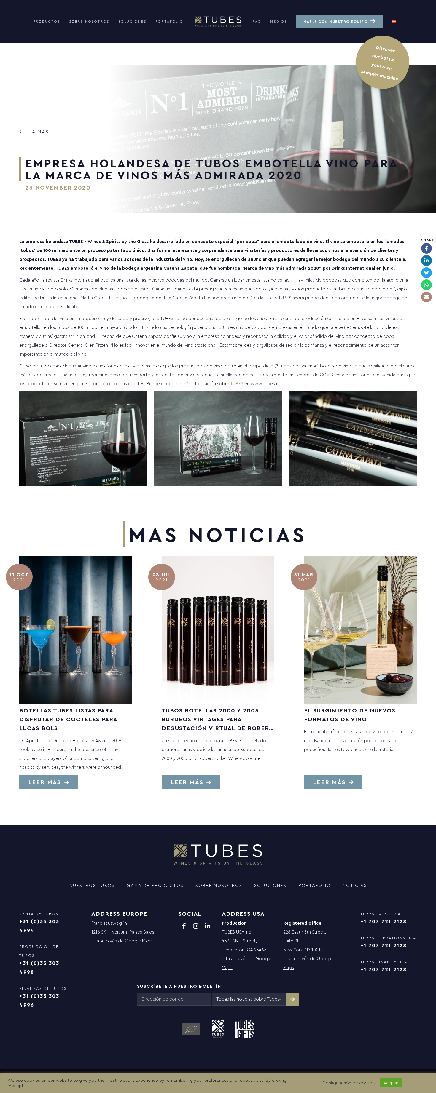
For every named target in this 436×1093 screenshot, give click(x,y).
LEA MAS (37, 132)
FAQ (257, 21)
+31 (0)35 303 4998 (39, 967)
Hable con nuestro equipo (335, 21)
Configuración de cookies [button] (348, 1083)
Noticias (355, 885)
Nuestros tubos (92, 885)
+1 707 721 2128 (383, 921)
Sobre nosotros (89, 21)
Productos (46, 21)
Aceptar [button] (391, 1082)
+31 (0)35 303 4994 (39, 925)
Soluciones (132, 21)
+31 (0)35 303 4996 (39, 1000)
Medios (278, 21)
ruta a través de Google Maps (122, 941)
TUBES (236, 383)
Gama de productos (155, 885)
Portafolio (169, 21)
